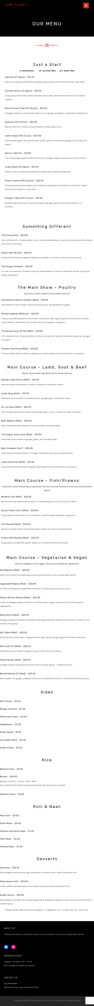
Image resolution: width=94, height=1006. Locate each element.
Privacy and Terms (47, 1000)
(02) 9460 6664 (10, 983)
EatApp (77, 1000)
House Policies (60, 1000)
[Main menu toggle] (86, 5)
